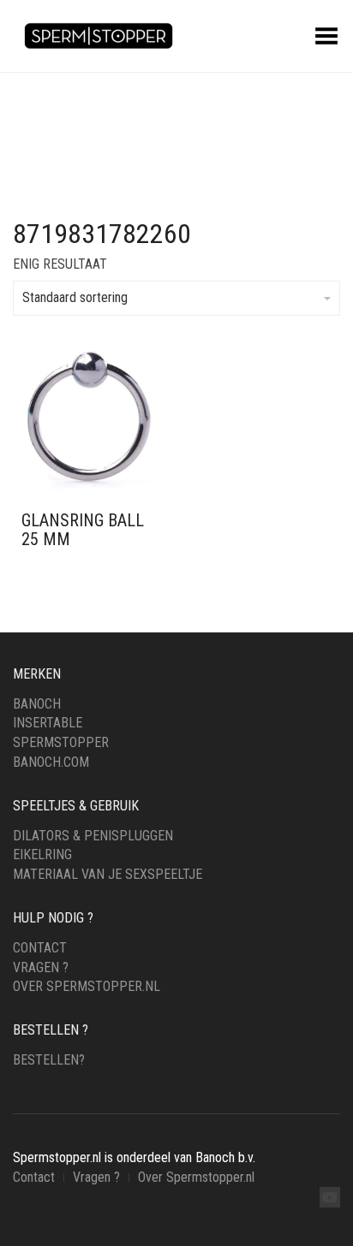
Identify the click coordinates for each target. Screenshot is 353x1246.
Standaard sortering (75, 297)
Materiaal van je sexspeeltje (107, 874)
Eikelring (42, 854)
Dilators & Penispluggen (93, 836)
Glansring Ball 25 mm (82, 529)
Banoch (37, 704)
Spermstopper (61, 742)
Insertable (47, 723)
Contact (40, 948)
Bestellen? (49, 1060)
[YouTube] (330, 1197)
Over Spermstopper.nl (86, 986)
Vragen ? (41, 967)
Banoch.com (51, 762)
